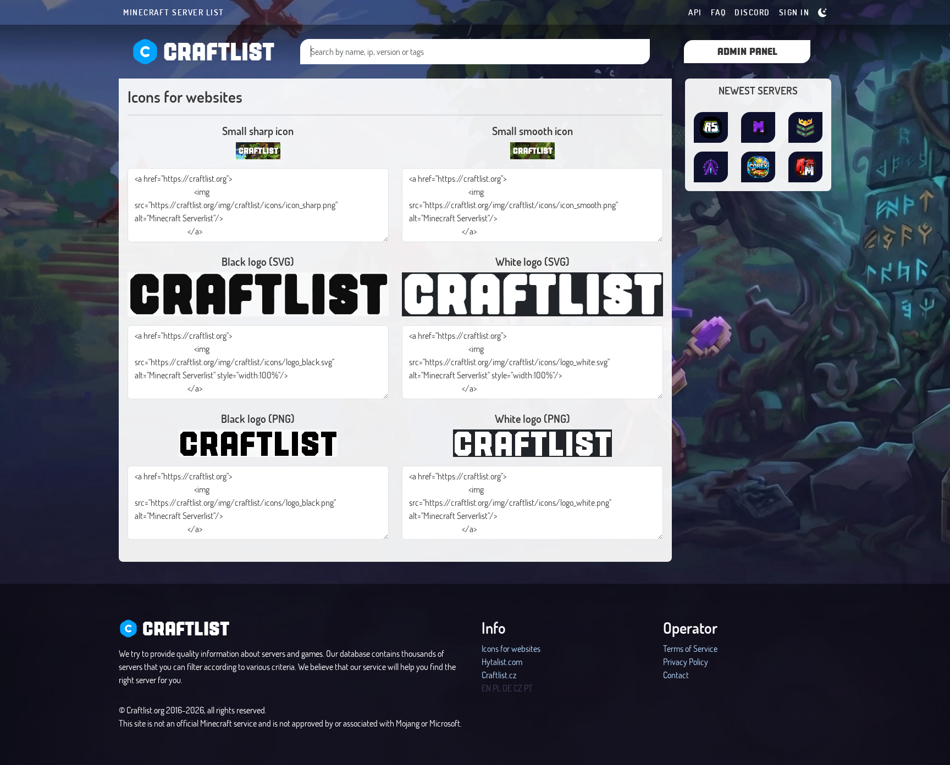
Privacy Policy (685, 661)
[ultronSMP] (805, 127)
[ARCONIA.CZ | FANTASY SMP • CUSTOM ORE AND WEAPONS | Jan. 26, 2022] (711, 167)
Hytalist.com (502, 661)
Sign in (794, 12)
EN (486, 688)
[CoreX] (758, 167)
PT (528, 688)
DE (507, 688)
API (695, 12)
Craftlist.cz (499, 674)
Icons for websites (511, 648)
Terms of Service (690, 648)
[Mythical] (758, 127)
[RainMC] (805, 167)
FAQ (718, 12)
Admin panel (747, 51)
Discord (752, 12)
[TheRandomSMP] (711, 127)
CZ (517, 688)
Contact (676, 674)
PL (497, 688)
